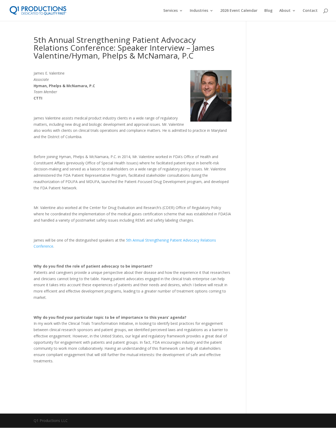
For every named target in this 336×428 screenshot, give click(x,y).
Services (170, 11)
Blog (268, 11)
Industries (199, 11)
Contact (310, 11)
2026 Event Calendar (239, 11)
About (285, 11)
